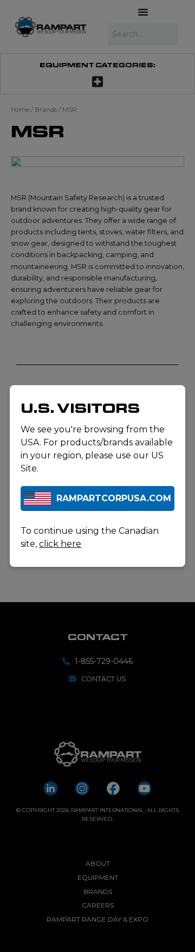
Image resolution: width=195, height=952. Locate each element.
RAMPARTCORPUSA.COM (113, 498)
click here (60, 544)
